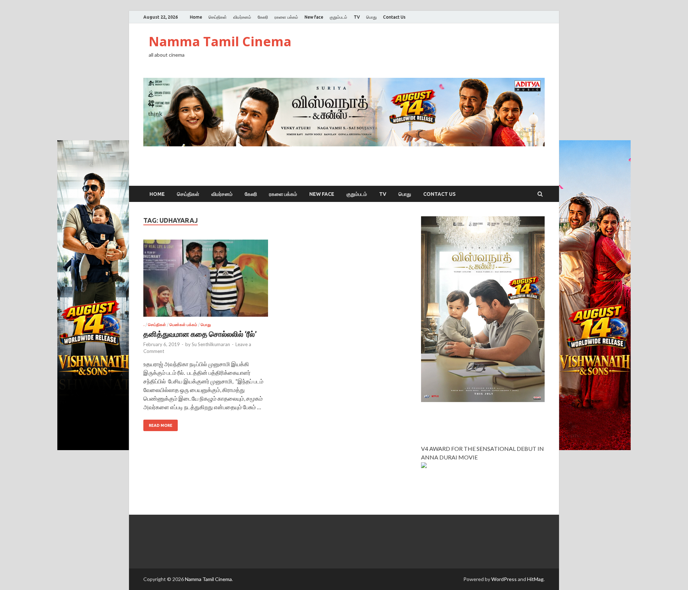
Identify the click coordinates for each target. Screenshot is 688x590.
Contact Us (394, 17)
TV (357, 17)
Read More (160, 425)
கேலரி (263, 17)
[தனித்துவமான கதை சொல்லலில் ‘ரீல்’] (205, 281)
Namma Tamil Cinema (220, 41)
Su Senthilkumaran (211, 344)
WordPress (504, 579)
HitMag (535, 579)
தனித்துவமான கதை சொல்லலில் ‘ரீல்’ (200, 333)
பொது (371, 17)
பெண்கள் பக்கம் (183, 324)
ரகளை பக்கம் (286, 17)
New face (314, 17)
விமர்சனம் (242, 17)
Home (196, 17)
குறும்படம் (338, 17)
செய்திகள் (218, 17)
